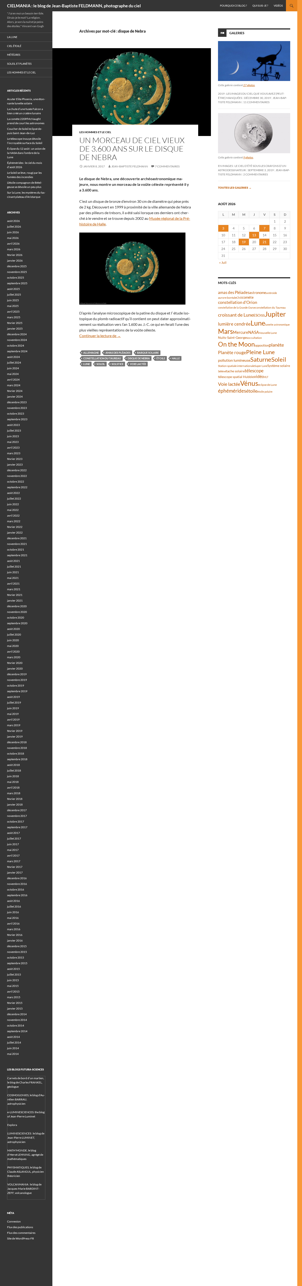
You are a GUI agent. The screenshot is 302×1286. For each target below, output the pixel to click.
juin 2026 (13, 232)
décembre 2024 (17, 334)
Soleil (100, 363)
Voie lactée (138, 363)
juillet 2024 (14, 362)
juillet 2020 (14, 634)
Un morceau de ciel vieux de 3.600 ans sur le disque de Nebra (132, 148)
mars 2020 (13, 657)
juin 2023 (13, 436)
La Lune (12, 36)
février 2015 (14, 1003)
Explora (12, 1125)
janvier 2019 (15, 736)
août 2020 (13, 629)
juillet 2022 (14, 498)
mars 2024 (13, 385)
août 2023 (13, 425)
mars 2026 (13, 249)
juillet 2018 (14, 770)
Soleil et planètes (19, 63)
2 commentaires (255, 174)
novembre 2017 (17, 816)
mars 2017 (13, 861)
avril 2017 (13, 855)
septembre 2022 (17, 487)
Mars (225, 331)
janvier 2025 (15, 328)
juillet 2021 (14, 566)
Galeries (236, 33)
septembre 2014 (17, 1031)
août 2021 (13, 561)
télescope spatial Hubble (236, 377)
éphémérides (232, 391)
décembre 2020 (17, 606)
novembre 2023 (17, 408)
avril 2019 (13, 719)
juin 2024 (13, 368)
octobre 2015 (15, 957)
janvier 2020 (15, 668)
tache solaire (235, 371)
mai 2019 (13, 714)
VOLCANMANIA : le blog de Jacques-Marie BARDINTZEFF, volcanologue (24, 1189)
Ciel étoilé (14, 45)
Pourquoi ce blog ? (233, 5)
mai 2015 (13, 986)
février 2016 (14, 935)
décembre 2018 (17, 742)
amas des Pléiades (117, 352)
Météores (13, 54)
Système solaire (278, 366)
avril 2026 (13, 243)
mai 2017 (13, 850)
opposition (262, 345)
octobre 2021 (15, 549)
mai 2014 (13, 1054)
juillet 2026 (14, 226)
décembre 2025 (17, 266)
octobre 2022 (15, 481)
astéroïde (271, 292)
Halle (176, 358)
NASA (253, 332)
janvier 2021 (15, 600)
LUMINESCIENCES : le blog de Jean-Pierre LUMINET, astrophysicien (25, 1138)
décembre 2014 (17, 1014)
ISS (262, 315)
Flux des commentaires (21, 1233)
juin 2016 (13, 912)
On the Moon (236, 344)
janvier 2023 (15, 464)
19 (244, 242)
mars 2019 (13, 725)
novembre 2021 (17, 544)
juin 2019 (13, 708)
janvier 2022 (15, 532)
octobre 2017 (15, 821)
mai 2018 (13, 782)
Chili (239, 297)
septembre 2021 (17, 555)
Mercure (240, 332)
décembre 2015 (17, 946)
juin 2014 (13, 1048)
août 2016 (13, 901)
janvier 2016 (15, 940)
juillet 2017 (14, 838)
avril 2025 (13, 311)
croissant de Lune (235, 315)
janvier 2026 (15, 260)
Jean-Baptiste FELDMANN (129, 166)
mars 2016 (13, 929)
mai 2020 (13, 646)
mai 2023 (13, 442)
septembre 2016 (17, 895)
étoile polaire (265, 391)
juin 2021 (13, 572)
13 (254, 235)
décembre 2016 (17, 878)
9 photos (248, 157)
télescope (254, 370)
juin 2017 (13, 844)
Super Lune (261, 365)
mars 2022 (13, 521)
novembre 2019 (17, 680)
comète (248, 297)
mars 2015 (13, 997)
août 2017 (13, 833)
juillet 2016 (14, 906)
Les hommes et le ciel (95, 132)
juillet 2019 (14, 702)
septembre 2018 (17, 759)
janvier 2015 (15, 1008)
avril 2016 (13, 923)
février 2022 (14, 527)
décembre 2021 (17, 538)
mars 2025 (13, 317)
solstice (117, 363)
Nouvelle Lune (268, 333)
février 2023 (14, 459)
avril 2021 (13, 583)
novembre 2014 (17, 1020)
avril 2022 (13, 515)
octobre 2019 (15, 685)
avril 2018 (13, 787)
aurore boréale (227, 297)
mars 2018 (13, 793)
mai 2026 (13, 238)
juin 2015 (13, 980)
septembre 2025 (17, 283)
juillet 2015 (14, 974)
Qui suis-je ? (260, 5)
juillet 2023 (14, 430)
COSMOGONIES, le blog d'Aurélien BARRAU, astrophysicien (26, 1099)
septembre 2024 (17, 351)
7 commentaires (167, 166)
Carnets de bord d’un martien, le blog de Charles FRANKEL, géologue (25, 1082)
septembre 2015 (17, 963)
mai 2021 (13, 578)
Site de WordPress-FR (20, 1238)
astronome (257, 293)
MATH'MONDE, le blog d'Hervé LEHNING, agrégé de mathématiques (25, 1155)
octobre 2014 (15, 1025)
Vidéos (278, 5)
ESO (256, 315)
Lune (86, 363)
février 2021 (14, 595)
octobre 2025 (15, 277)
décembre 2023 (17, 402)
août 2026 (13, 221)
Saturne (260, 359)
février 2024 (14, 391)
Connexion (14, 1221)
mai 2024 (13, 374)
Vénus (249, 383)
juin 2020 (13, 640)
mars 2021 (13, 589)
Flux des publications (20, 1227)
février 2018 (14, 799)
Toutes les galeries (235, 187)
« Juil (222, 262)
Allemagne (91, 352)
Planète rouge (232, 352)
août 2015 (13, 969)
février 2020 (14, 663)
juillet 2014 (14, 1042)
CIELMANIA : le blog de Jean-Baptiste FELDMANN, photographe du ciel (74, 5)
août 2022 (13, 493)
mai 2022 (13, 510)
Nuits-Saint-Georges (233, 337)
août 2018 (13, 765)
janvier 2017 (15, 872)
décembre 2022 (17, 470)
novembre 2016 (17, 884)
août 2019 (13, 697)
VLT (266, 376)
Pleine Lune (260, 351)
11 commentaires (256, 102)
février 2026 (14, 255)
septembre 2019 (17, 691)
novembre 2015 (17, 952)
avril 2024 (13, 379)
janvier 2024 (15, 396)
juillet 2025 (14, 294)
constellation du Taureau (102, 358)
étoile (160, 358)
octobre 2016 (15, 889)
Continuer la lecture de (100, 335)
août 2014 (13, 1037)
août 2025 (13, 289)
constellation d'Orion (237, 302)
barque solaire (148, 352)
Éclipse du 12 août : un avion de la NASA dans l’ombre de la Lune (26, 153)
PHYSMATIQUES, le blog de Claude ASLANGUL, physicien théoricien (25, 1172)
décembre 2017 (17, 810)
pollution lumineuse (234, 360)
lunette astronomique (277, 324)
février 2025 (14, 323)
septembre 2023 (17, 419)
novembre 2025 (17, 272)
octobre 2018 (15, 753)
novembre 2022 (17, 476)
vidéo (259, 376)
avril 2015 (13, 991)
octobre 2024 (15, 345)
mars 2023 (13, 453)
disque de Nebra (139, 358)
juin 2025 (13, 300)
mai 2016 (13, 918)
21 (264, 242)
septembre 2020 (17, 623)
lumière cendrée (234, 324)
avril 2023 (13, 447)
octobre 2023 (15, 413)
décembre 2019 (17, 674)
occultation (255, 338)
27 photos (249, 85)
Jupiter (275, 314)
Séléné (222, 371)
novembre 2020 (17, 612)
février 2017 (14, 867)
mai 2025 (13, 306)
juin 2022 (13, 504)
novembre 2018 (17, 748)
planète (276, 345)
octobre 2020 (15, 617)
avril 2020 (13, 651)
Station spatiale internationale (236, 366)
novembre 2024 (17, 340)
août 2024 (13, 357)
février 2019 (14, 731)
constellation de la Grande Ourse (236, 307)
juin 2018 (13, 776)
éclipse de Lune (267, 384)
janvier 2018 (15, 804)
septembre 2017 (17, 827)
